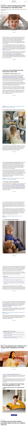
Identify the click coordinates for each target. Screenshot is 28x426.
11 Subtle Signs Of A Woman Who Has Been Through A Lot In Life (14, 281)
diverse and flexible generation (13, 374)
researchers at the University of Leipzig (9, 76)
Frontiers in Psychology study (7, 304)
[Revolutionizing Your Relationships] (14, 1)
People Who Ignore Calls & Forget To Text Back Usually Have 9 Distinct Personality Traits (14, 333)
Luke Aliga (2, 349)
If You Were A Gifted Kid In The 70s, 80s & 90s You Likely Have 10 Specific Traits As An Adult (14, 335)
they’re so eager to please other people (14, 162)
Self (3, 4)
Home (1, 4)
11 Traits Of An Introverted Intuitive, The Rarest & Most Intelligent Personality (14, 283)
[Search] (24, 1)
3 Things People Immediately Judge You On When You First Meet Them (14, 278)
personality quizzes (18, 42)
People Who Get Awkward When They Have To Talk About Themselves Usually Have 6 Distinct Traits (13, 337)
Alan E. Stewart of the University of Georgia (17, 186)
